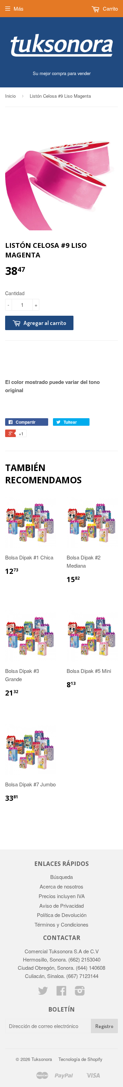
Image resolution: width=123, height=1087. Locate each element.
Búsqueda (61, 876)
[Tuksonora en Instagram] (80, 992)
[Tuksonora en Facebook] (61, 992)
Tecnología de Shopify (80, 1059)
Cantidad (15, 293)
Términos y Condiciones (61, 924)
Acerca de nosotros (61, 886)
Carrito (109, 8)
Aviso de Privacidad (61, 905)
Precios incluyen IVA (62, 895)
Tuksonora (41, 1059)
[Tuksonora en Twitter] (43, 992)
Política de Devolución (61, 914)
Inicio (10, 96)
